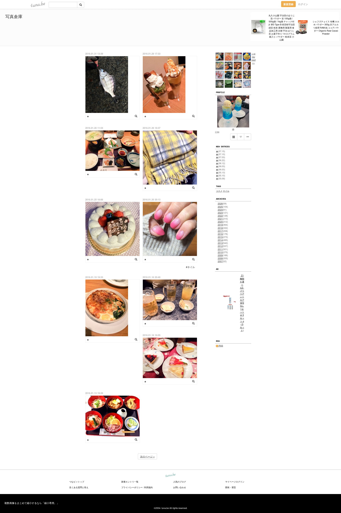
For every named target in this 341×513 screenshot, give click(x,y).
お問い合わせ (179, 487)
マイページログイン (234, 481)
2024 (220, 209)
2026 (220, 203)
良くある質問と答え (78, 487)
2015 (220, 236)
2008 (220, 258)
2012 (220, 245)
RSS (220, 345)
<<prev (253, 55)
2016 (220, 233)
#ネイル (190, 267)
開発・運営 (230, 487)
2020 (220, 221)
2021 (220, 218)
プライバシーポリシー (132, 487)
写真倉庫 (13, 16)
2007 (220, 261)
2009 (220, 255)
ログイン (303, 4)
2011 (220, 249)
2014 (220, 239)
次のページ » (147, 456)
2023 (220, 212)
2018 (220, 227)
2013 (220, 242)
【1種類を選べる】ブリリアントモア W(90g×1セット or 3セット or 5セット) (242, 303)
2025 (220, 206)
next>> (253, 61)
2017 (220, 230)
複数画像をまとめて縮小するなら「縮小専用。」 (31, 503)
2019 (220, 224)
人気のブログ (179, 481)
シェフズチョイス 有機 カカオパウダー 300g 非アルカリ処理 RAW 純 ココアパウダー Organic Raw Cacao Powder (326, 27)
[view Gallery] (233, 136)
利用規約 (148, 487)
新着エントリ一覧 (129, 481)
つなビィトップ (76, 481)
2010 (220, 252)
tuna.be (170, 475)
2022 (220, 215)
